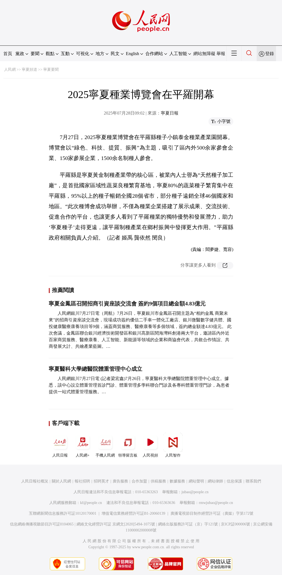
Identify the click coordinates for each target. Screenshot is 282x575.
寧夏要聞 (51, 69)
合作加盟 (139, 481)
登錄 (269, 53)
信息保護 (234, 481)
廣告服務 (120, 481)
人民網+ (83, 455)
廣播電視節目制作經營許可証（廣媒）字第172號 (211, 513)
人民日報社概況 (34, 481)
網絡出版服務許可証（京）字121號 (188, 524)
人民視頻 (150, 455)
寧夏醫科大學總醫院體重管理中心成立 (95, 369)
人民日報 (60, 455)
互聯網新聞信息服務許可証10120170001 (62, 513)
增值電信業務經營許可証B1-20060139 (133, 513)
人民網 (10, 69)
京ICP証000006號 (235, 524)
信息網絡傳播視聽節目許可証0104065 (42, 524)
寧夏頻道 (29, 69)
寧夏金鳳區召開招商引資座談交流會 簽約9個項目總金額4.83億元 (127, 303)
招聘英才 (101, 481)
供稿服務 (158, 481)
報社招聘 (82, 481)
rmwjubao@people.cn (216, 503)
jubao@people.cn (194, 492)
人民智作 (173, 455)
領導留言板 (127, 455)
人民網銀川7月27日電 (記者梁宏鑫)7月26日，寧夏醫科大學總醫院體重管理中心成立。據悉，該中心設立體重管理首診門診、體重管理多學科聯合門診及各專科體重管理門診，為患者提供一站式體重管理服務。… (139, 385)
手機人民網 (105, 455)
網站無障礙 (204, 53)
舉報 (220, 53)
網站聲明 (196, 481)
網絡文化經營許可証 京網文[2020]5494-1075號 (116, 524)
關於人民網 (61, 481)
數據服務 (177, 481)
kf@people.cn (91, 503)
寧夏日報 (169, 113)
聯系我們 (253, 481)
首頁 (7, 53)
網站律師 (215, 481)
